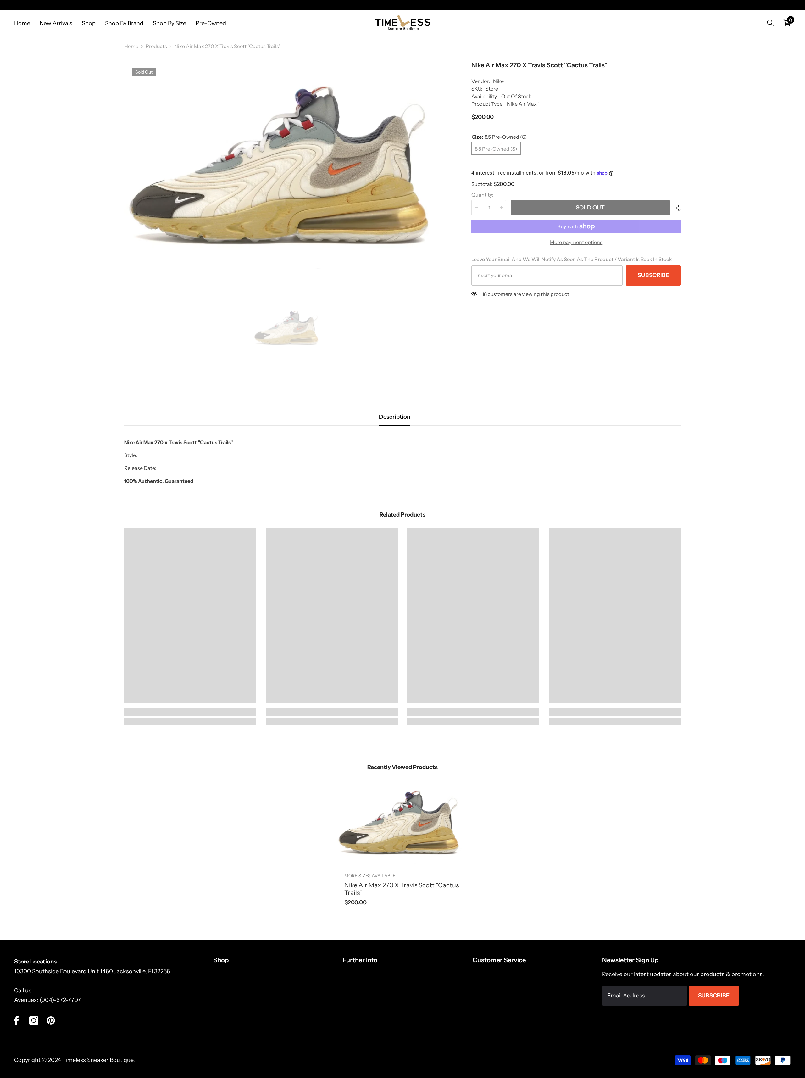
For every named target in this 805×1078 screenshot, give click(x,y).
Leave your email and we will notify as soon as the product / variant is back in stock (571, 259)
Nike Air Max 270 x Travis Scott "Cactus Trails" (401, 888)
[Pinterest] (51, 1020)
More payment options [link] (576, 242)
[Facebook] (16, 1020)
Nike (498, 81)
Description (394, 416)
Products (156, 46)
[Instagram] (33, 1020)
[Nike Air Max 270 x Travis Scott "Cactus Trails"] (402, 822)
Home (131, 46)
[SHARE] (675, 207)
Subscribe (653, 275)
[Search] (770, 23)
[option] (288, 164)
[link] (190, 712)
